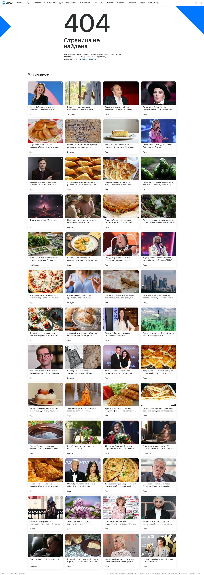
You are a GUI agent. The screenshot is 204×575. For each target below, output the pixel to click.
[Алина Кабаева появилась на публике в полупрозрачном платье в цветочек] (45, 99)
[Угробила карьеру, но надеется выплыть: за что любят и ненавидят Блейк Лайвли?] (83, 400)
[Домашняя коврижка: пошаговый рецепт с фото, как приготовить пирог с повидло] (158, 400)
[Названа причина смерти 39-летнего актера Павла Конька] (45, 174)
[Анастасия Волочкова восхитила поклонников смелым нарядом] (121, 551)
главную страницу (89, 59)
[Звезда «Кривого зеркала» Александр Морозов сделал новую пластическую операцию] (121, 249)
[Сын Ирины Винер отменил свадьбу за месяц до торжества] (158, 99)
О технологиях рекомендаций (126, 573)
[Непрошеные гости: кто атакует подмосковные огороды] (83, 212)
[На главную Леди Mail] (9, 3)
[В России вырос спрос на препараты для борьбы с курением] (83, 287)
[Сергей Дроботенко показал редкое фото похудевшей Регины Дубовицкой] (121, 513)
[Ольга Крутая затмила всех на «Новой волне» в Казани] (83, 476)
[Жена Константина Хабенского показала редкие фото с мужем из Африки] (45, 363)
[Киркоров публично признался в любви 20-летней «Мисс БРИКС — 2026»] (158, 249)
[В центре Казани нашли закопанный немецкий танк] (83, 363)
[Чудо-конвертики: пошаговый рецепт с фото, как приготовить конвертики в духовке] (83, 174)
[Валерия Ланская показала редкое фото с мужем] (121, 325)
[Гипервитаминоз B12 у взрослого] (45, 551)
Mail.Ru (4, 573)
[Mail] (3, 3)
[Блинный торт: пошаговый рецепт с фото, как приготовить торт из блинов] (83, 551)
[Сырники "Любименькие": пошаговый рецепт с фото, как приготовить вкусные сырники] (45, 136)
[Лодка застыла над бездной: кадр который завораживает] (158, 325)
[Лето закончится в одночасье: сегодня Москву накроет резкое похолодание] (158, 287)
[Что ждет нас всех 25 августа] (45, 212)
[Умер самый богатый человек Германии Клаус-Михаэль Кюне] (158, 476)
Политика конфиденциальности (149, 573)
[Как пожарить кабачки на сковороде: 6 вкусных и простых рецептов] (83, 249)
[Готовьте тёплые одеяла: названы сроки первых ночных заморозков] (158, 212)
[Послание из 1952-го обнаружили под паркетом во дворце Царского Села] (83, 136)
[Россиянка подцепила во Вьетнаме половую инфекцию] (83, 99)
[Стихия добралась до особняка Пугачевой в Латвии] (158, 136)
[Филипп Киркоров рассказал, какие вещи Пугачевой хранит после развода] (158, 513)
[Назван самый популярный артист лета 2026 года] (158, 551)
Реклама (22, 573)
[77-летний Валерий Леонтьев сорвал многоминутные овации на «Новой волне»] (121, 438)
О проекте (110, 573)
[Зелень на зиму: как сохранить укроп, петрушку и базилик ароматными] (45, 249)
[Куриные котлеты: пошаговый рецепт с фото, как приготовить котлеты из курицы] (121, 400)
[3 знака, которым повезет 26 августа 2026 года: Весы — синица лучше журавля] (158, 438)
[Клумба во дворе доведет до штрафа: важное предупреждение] (83, 438)
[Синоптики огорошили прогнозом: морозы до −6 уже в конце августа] (45, 513)
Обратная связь (194, 573)
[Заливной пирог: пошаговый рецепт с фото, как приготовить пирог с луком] (121, 212)
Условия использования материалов (174, 573)
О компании (13, 573)
